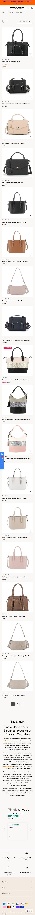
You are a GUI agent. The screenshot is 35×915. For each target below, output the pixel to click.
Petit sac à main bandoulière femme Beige (14, 537)
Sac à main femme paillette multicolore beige (15, 380)
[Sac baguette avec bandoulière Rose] (17, 281)
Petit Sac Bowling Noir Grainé (11, 61)
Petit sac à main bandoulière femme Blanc (14, 498)
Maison (4, 12)
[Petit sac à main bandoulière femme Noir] (17, 202)
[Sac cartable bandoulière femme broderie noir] (17, 84)
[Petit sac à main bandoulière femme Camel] (17, 242)
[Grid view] (3, 21)
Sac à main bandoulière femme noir (12, 182)
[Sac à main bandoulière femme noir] (17, 163)
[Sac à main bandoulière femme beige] (17, 124)
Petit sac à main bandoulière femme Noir (14, 222)
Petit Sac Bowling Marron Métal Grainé (13, 616)
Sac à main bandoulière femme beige (13, 143)
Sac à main (19, 12)
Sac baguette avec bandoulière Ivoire (13, 695)
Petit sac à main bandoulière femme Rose (14, 577)
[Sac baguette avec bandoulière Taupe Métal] (17, 636)
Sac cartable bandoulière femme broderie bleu (16, 340)
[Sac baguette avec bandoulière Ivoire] (17, 676)
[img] (18, 816)
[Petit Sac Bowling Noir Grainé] (17, 42)
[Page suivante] (22, 704)
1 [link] (12, 704)
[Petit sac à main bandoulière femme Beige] (17, 518)
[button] (3, 7)
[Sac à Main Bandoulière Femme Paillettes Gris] (17, 400)
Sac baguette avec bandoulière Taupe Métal (15, 656)
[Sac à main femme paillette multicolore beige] (17, 360)
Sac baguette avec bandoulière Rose (13, 301)
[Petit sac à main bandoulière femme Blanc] (17, 478)
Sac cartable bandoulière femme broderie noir (15, 104)
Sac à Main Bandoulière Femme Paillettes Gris (16, 419)
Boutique (11, 12)
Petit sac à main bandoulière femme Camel (15, 261)
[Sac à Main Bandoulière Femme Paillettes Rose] (17, 439)
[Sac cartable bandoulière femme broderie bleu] (17, 321)
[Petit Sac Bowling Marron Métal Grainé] (17, 597)
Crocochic (9, 912)
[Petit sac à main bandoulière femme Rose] (17, 557)
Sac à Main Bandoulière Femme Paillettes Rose (16, 458)
